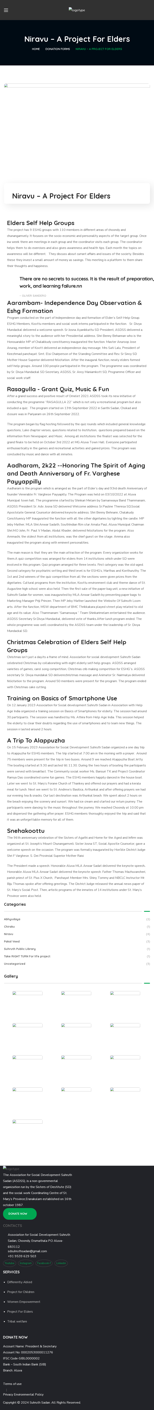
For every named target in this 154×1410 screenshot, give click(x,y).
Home (36, 49)
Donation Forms (58, 49)
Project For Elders (20, 1311)
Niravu (77, 934)
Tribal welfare (17, 1321)
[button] (148, 10)
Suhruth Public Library (77, 949)
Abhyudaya (77, 919)
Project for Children (20, 1292)
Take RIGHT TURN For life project (77, 956)
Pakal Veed (77, 941)
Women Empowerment (23, 1302)
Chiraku (77, 926)
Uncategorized (77, 964)
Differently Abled (19, 1282)
